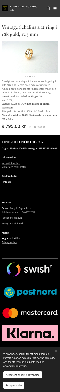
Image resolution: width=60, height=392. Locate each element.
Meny (55, 8)
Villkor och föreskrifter (14, 167)
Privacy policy (9, 242)
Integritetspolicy (11, 163)
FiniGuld (6, 181)
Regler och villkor (11, 238)
